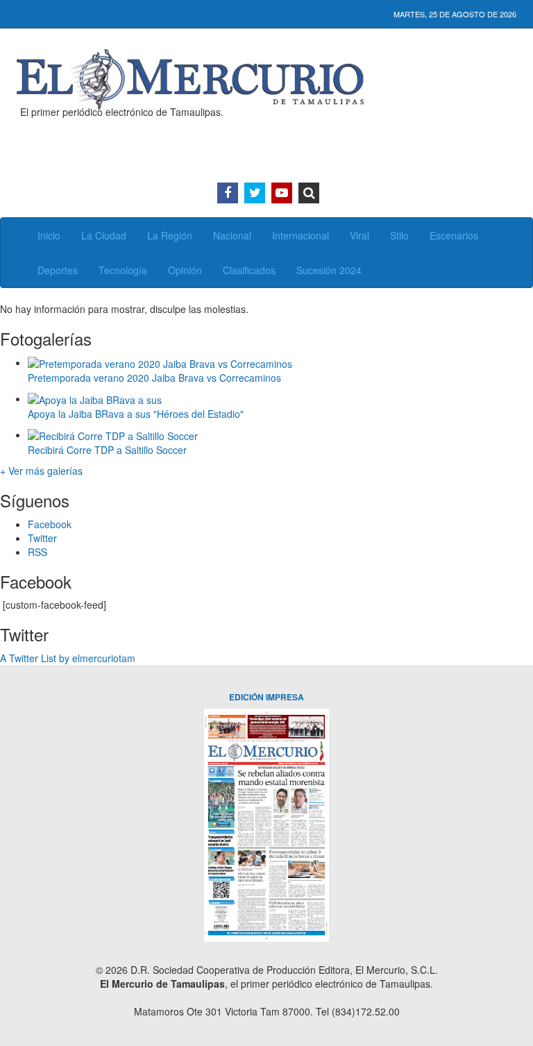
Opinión (185, 270)
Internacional (300, 235)
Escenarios (454, 235)
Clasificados (249, 270)
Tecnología (123, 270)
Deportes (57, 270)
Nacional (232, 235)
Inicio (48, 235)
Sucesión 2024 (329, 270)
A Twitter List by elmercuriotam (67, 658)
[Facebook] (227, 193)
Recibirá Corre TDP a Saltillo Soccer (107, 450)
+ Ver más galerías (41, 471)
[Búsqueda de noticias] (308, 193)
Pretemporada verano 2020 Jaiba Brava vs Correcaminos (154, 378)
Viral (359, 235)
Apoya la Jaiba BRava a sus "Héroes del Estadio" (136, 414)
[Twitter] (254, 193)
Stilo (399, 235)
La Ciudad (103, 235)
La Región (169, 235)
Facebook (49, 524)
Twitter (42, 538)
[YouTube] (281, 193)
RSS (37, 552)
